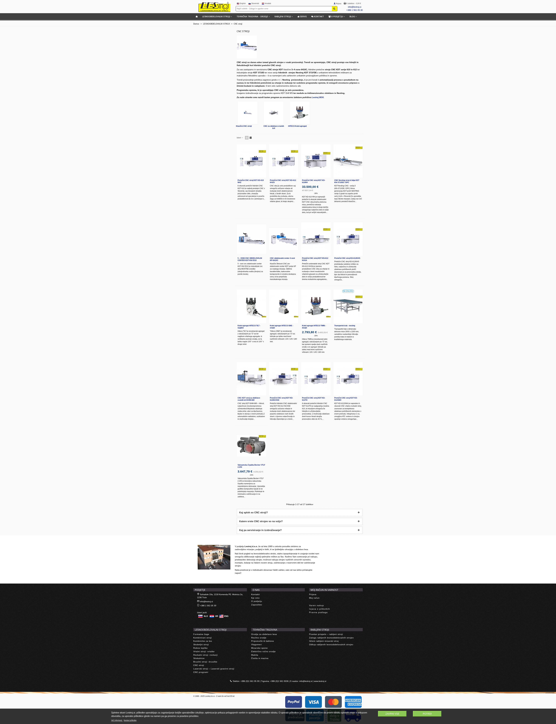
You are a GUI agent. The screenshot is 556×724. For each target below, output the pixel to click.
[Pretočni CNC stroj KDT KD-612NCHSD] (283, 378)
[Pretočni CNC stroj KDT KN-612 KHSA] (316, 239)
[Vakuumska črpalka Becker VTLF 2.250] (251, 445)
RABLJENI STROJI (283, 16)
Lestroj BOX (318, 97)
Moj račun (314, 598)
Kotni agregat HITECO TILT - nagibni (249, 327)
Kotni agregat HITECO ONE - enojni (281, 327)
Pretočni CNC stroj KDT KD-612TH (313, 399)
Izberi (239, 138)
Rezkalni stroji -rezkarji (205, 655)
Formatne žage (201, 634)
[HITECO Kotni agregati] (299, 112)
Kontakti (255, 594)
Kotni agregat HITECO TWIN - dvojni (314, 327)
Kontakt (319, 16)
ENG (226, 616)
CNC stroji (198, 665)
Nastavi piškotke (130, 720)
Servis (303, 16)
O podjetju (337, 16)
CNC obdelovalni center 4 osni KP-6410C (282, 259)
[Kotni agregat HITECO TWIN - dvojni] (316, 306)
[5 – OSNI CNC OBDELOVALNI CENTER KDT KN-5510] (251, 239)
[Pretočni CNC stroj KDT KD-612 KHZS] (283, 161)
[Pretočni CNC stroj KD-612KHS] (348, 239)
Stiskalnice (199, 658)
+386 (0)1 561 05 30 (249, 681)
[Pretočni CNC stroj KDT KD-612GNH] (348, 378)
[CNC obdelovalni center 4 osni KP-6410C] (283, 239)
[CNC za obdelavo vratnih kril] (273, 112)
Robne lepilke (200, 648)
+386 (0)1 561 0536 (279, 681)
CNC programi (200, 672)
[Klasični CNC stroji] (247, 112)
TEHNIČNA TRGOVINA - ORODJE (252, 16)
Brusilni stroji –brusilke (205, 662)
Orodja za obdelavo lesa (264, 634)
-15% (251, 475)
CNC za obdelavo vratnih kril (274, 127)
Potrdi (427, 714)
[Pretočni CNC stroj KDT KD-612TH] (316, 378)
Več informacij (117, 720)
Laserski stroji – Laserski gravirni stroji (213, 669)
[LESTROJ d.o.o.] (214, 6)
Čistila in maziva (259, 658)
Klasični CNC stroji (244, 126)
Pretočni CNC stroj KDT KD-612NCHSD (281, 399)
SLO (206, 616)
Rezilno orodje (258, 638)
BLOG (352, 16)
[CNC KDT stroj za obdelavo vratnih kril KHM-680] (251, 378)
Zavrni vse (392, 714)
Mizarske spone (259, 648)
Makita (254, 655)
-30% (316, 193)
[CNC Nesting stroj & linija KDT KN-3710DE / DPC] (348, 161)
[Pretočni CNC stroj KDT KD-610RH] (316, 161)
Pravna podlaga (318, 612)
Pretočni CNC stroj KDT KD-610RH (313, 181)
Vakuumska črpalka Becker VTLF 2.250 (251, 466)
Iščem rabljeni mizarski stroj (324, 641)
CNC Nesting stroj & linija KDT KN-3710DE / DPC (346, 181)
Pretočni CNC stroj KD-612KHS (347, 258)
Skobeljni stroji (201, 644)
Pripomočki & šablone (262, 641)
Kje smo (255, 598)
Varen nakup (316, 605)
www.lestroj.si (320, 681)
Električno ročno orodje (263, 651)
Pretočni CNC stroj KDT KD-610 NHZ (251, 181)
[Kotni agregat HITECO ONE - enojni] (283, 306)
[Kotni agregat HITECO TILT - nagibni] (251, 306)
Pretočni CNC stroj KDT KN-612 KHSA (315, 259)
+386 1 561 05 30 (354, 10)
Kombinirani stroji (202, 638)
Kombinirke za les (202, 641)
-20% (316, 336)
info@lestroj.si (354, 7)
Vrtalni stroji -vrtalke (204, 651)
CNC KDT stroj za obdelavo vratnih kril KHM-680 (249, 399)
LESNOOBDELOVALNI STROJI (216, 16)
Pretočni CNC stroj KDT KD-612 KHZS (283, 181)
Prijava (312, 594)
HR (216, 616)
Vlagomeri (256, 644)
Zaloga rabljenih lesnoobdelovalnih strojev (331, 638)
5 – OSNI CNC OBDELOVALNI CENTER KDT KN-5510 (250, 259)
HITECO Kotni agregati (297, 126)
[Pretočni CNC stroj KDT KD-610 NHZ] (251, 161)
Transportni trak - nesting (344, 326)
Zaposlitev (256, 605)
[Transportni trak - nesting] (348, 306)
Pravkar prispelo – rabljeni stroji (326, 634)
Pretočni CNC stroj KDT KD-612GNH (345, 399)
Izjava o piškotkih (319, 609)
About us (200, 541)
